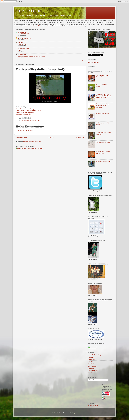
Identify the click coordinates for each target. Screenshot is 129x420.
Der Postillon (22, 32)
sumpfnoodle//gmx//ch (94, 405)
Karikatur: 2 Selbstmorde (23, 114)
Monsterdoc (91, 364)
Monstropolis (92, 373)
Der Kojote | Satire (23, 48)
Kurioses (26, 120)
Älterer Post (79, 138)
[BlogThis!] (25, 118)
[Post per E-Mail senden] (20, 118)
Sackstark (91, 368)
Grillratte (20, 42)
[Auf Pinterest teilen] (30, 118)
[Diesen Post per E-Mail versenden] (23, 118)
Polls (19, 50)
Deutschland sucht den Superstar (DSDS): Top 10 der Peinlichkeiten (104, 96)
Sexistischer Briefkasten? (103, 161)
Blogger (74, 413)
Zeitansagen (22, 54)
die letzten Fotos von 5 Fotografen (26, 109)
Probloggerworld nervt (102, 113)
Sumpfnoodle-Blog (93, 62)
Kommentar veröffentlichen (26, 130)
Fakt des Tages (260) (23, 33)
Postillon (90, 357)
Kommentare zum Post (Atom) (32, 141)
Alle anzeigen (81, 60)
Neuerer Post (21, 138)
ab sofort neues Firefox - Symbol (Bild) (103, 152)
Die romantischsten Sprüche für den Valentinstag (31, 56)
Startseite (50, 138)
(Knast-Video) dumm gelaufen (25, 112)
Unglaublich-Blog (93, 370)
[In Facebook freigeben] (29, 118)
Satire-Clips (91, 359)
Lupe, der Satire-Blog (25, 38)
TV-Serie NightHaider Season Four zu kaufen (103, 76)
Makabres (33, 120)
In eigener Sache (22, 44)
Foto (22, 120)
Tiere (38, 120)
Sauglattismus (92, 366)
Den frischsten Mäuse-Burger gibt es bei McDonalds (102, 105)
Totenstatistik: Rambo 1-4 (103, 142)
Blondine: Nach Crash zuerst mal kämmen (29, 110)
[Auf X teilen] (27, 118)
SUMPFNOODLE (30, 11)
